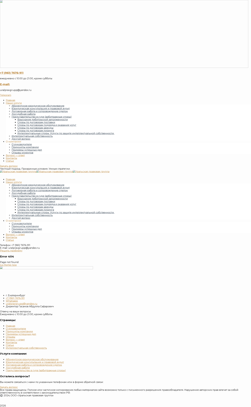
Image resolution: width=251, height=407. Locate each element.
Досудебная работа (18, 367)
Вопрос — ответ (15, 155)
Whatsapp (12, 301)
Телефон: (5, 245)
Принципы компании (25, 147)
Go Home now (8, 265)
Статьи (10, 161)
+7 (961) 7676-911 (12, 72)
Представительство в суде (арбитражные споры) (36, 370)
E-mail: (5, 84)
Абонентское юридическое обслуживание (32, 359)
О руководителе (22, 144)
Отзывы (10, 337)
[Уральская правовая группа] (18, 171)
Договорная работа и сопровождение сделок (34, 365)
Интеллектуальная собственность (26, 348)
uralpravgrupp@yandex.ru (21, 303)
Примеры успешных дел (27, 150)
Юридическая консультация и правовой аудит (35, 362)
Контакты (11, 158)
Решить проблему (11, 250)
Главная (10, 326)
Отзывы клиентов (22, 152)
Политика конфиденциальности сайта (24, 400)
